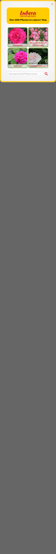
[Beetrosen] (17, 58)
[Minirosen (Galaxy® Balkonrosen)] (38, 37)
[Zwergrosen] (17, 37)
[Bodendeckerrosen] (38, 58)
